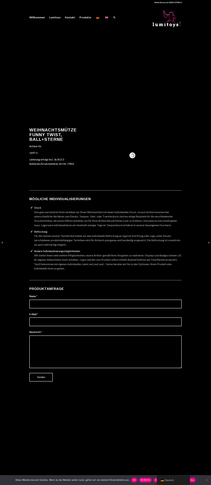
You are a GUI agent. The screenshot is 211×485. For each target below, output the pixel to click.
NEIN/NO (145, 480)
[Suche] (114, 17)
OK (134, 480)
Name (33, 296)
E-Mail (33, 314)
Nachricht (35, 331)
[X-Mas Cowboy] (208, 242)
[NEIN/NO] (207, 480)
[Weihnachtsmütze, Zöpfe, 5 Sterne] (2, 242)
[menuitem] (37, 17)
